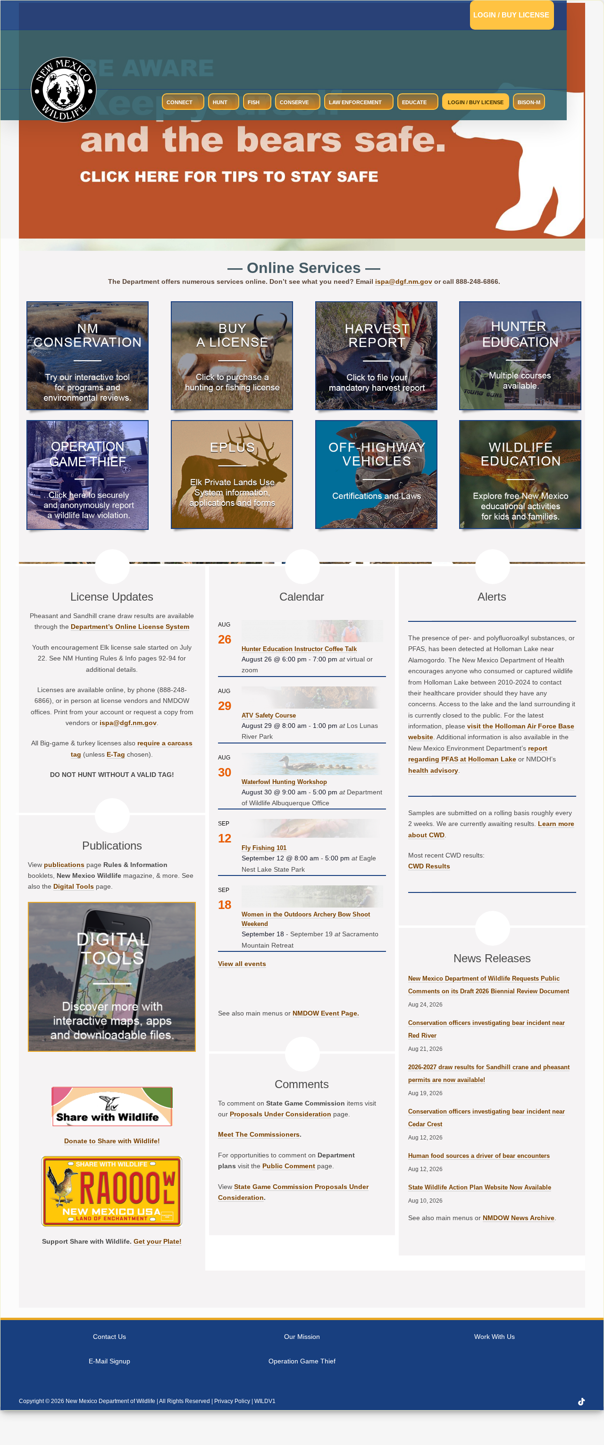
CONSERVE (294, 102)
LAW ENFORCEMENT (355, 102)
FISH (254, 102)
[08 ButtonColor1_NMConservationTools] (87, 306)
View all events (242, 963)
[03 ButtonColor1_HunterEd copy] (520, 306)
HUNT (220, 102)
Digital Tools (73, 886)
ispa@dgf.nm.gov (403, 281)
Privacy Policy (232, 1401)
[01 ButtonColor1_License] (232, 306)
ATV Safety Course (269, 715)
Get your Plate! (158, 1241)
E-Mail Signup (109, 1361)
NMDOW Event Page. (326, 1013)
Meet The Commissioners (259, 1134)
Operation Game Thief (302, 1361)
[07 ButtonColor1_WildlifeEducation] (520, 425)
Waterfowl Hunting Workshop (284, 781)
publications (64, 864)
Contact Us (109, 1336)
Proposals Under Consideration (280, 1114)
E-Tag (116, 754)
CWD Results (429, 866)
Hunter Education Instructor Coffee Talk (299, 648)
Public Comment (288, 1166)
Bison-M (529, 102)
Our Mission (302, 1336)
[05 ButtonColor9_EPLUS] (232, 425)
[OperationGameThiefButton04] (87, 425)
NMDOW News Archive (518, 1218)
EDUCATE (414, 102)
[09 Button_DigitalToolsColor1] (112, 906)
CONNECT (180, 102)
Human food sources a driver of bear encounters (479, 1155)
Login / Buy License (511, 15)
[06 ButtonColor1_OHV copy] (376, 425)
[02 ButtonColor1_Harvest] (376, 306)
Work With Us (494, 1336)
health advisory (433, 770)
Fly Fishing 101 (264, 847)
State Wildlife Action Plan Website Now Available (479, 1187)
